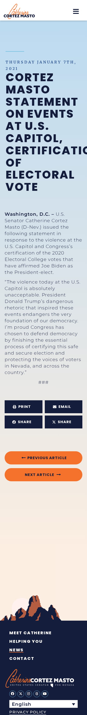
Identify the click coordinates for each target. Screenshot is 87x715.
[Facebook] (12, 694)
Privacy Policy (27, 712)
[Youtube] (45, 694)
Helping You (26, 641)
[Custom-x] (20, 694)
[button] (76, 11)
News (16, 649)
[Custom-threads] (36, 694)
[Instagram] (29, 694)
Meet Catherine (30, 632)
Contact (21, 658)
